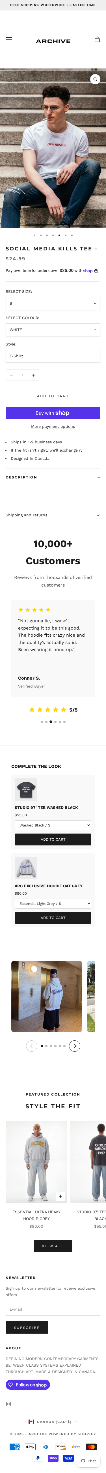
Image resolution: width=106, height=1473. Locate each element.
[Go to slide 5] (60, 722)
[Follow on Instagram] (8, 1404)
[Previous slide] (31, 1046)
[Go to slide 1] (42, 722)
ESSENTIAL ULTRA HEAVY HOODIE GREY (36, 1215)
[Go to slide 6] (64, 722)
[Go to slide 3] (50, 721)
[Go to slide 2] (46, 722)
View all (53, 1246)
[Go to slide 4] (55, 722)
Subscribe (27, 1328)
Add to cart (53, 396)
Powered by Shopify (72, 1434)
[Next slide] (74, 1046)
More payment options (53, 426)
